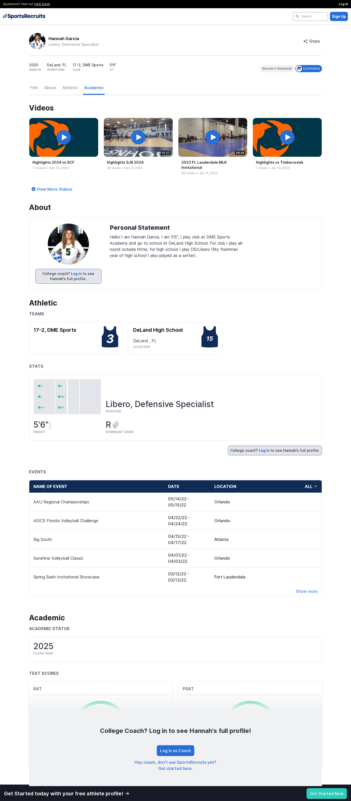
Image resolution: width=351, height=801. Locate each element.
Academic (94, 87)
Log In (343, 4)
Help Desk (42, 4)
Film (34, 87)
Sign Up (339, 16)
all (308, 486)
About (50, 87)
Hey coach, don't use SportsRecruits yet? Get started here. (175, 765)
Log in (76, 273)
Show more (307, 591)
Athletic (70, 87)
